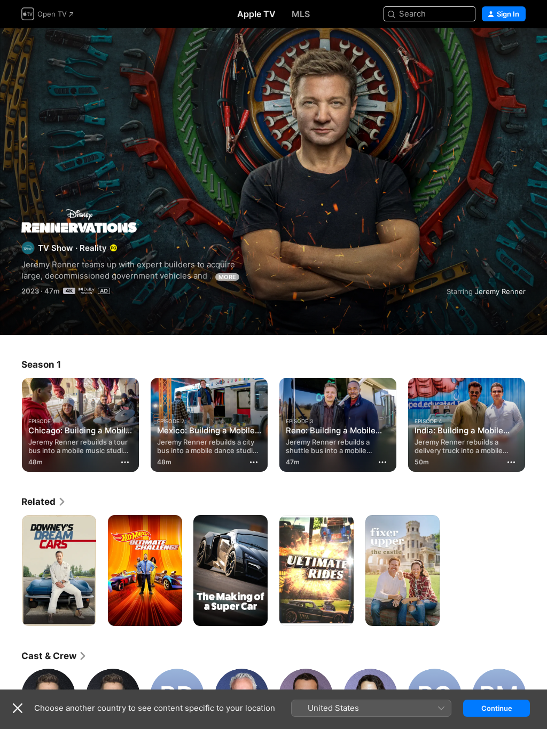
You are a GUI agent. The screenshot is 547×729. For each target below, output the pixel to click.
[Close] (17, 708)
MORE (227, 277)
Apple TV (256, 14)
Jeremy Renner (500, 291)
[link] (43, 502)
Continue (496, 708)
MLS (301, 14)
